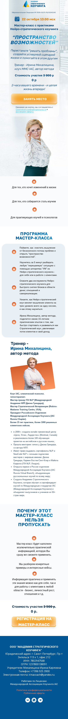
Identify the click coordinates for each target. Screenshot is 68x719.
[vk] (27, 701)
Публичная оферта (34, 693)
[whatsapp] (34, 701)
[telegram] (40, 701)
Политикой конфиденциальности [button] (31, 109)
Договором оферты (25, 111)
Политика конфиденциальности (34, 690)
